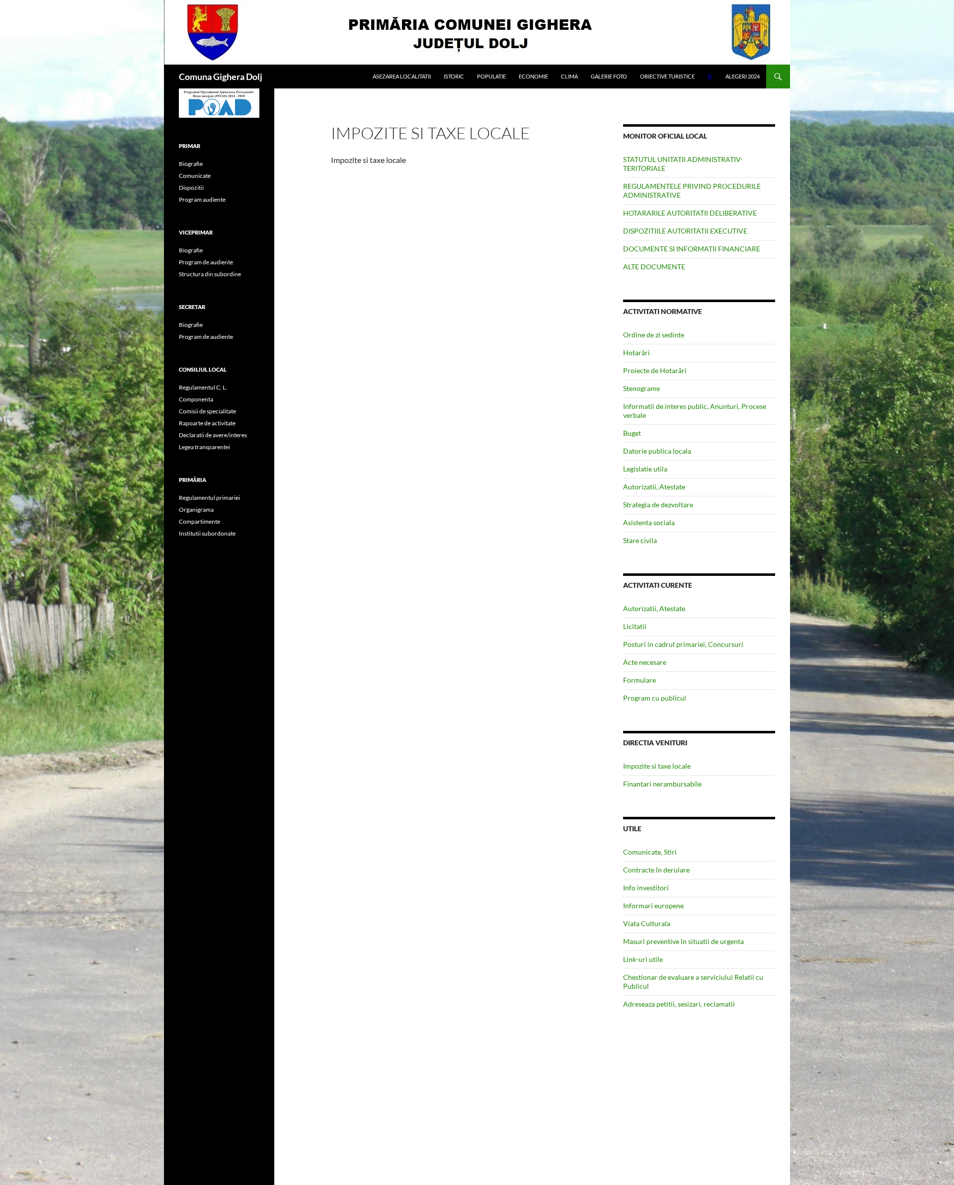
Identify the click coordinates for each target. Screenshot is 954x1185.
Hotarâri (636, 352)
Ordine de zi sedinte (653, 334)
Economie (533, 76)
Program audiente (202, 199)
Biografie (191, 163)
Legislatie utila (645, 469)
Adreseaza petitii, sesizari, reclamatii (679, 1004)
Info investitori (646, 887)
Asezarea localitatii (402, 76)
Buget (632, 433)
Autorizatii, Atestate (654, 486)
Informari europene (653, 905)
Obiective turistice (667, 76)
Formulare (639, 680)
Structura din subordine (210, 274)
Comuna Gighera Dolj (220, 76)
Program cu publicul (654, 698)
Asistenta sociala (649, 522)
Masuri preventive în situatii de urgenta (683, 941)
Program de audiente (206, 262)
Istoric (454, 76)
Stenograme (641, 388)
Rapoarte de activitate (207, 423)
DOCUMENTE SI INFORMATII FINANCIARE (691, 248)
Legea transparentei (204, 447)
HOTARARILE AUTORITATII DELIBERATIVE (690, 213)
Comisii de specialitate (207, 411)
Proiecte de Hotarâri (655, 370)
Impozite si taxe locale (657, 766)
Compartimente (199, 521)
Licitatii (634, 626)
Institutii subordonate (207, 533)
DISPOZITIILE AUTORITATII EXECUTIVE (685, 231)
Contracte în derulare (656, 870)
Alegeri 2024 (742, 76)
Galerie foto (609, 76)
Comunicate (195, 175)
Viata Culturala (646, 923)
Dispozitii (191, 187)
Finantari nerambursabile (662, 784)
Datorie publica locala (657, 451)
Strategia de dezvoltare (658, 504)
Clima (569, 76)
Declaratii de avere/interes (213, 435)
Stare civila (640, 540)
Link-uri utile (643, 959)
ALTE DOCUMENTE (654, 266)
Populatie (491, 76)
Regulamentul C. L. (203, 387)
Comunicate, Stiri (650, 852)
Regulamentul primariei (209, 497)
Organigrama (196, 509)
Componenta (196, 399)
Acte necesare (644, 662)
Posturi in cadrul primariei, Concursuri (683, 644)
